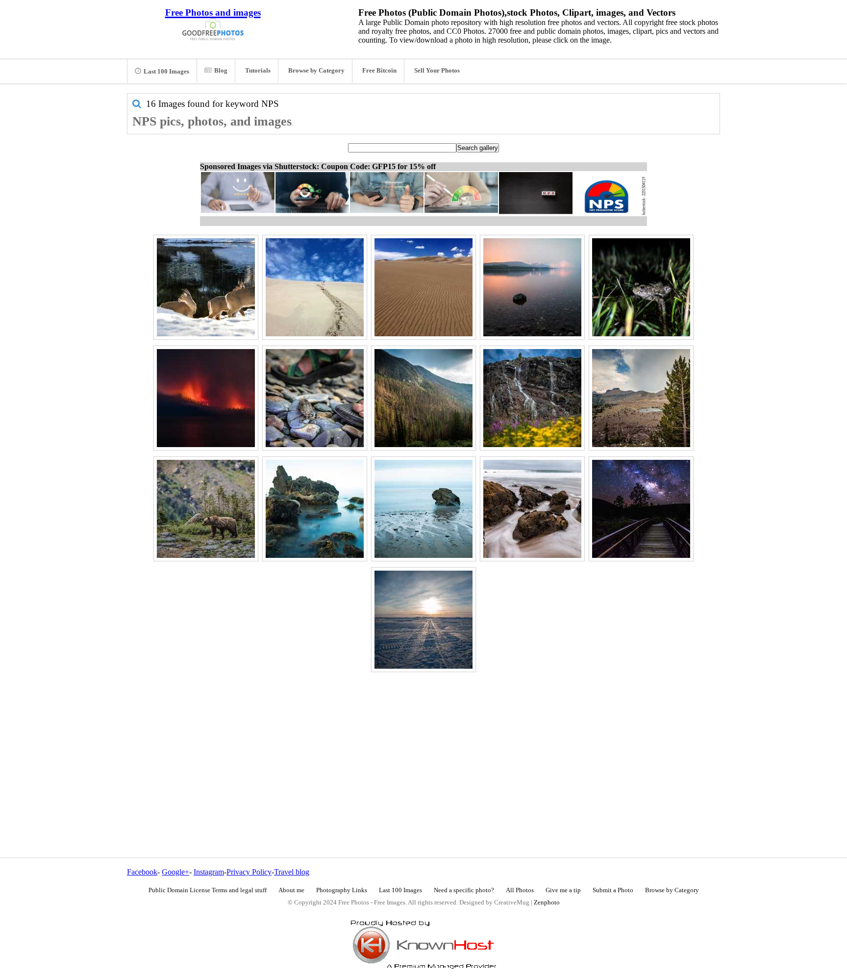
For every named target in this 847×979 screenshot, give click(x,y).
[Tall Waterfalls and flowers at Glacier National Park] (532, 398)
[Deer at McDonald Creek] (205, 287)
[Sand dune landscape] (423, 287)
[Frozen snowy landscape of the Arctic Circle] (423, 619)
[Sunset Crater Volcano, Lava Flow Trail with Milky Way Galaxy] (641, 508)
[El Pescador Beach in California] (314, 508)
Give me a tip (563, 890)
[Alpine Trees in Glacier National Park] (641, 398)
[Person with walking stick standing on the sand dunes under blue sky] (314, 287)
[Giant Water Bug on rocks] (314, 398)
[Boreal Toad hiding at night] (641, 287)
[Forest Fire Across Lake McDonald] (205, 398)
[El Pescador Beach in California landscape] (423, 508)
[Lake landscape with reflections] (532, 287)
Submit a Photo (613, 890)
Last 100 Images (166, 71)
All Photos (520, 890)
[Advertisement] (423, 743)
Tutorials (258, 70)
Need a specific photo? (464, 890)
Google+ (175, 872)
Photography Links (341, 890)
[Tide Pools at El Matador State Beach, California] (532, 508)
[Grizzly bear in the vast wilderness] (205, 508)
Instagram (209, 872)
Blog (220, 70)
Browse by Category (316, 70)
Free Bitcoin (379, 70)
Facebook (142, 872)
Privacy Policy (249, 872)
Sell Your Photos (437, 70)
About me (291, 890)
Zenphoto (547, 902)
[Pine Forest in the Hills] (423, 398)
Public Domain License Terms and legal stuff (208, 890)
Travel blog (291, 872)
